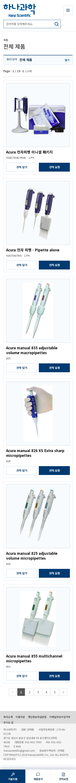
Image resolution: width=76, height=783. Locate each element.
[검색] (56, 24)
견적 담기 (21, 167)
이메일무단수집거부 (59, 717)
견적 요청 (54, 167)
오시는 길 (8, 722)
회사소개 (8, 717)
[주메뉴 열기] (68, 10)
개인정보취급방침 (37, 717)
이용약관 (20, 717)
